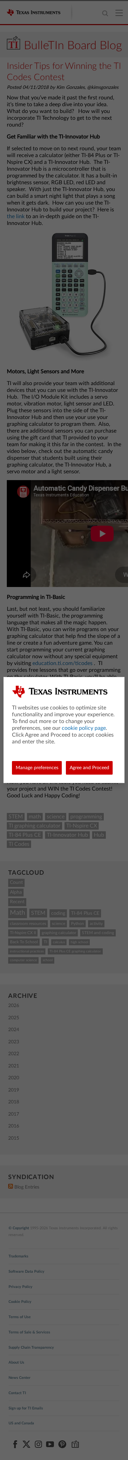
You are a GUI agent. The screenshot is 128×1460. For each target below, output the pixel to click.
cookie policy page (84, 728)
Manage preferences (37, 767)
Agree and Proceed (89, 767)
